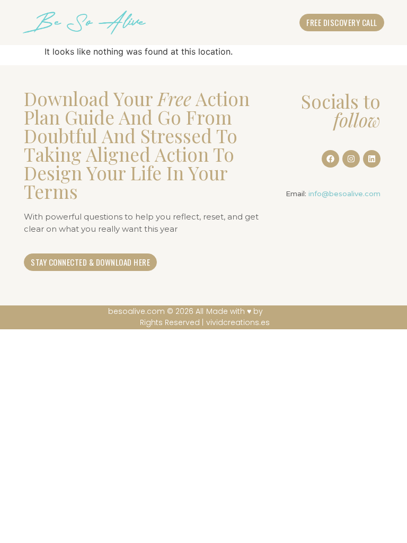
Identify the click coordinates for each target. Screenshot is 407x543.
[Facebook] (330, 159)
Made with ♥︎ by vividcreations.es (238, 317)
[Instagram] (351, 159)
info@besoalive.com (344, 193)
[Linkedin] (372, 159)
